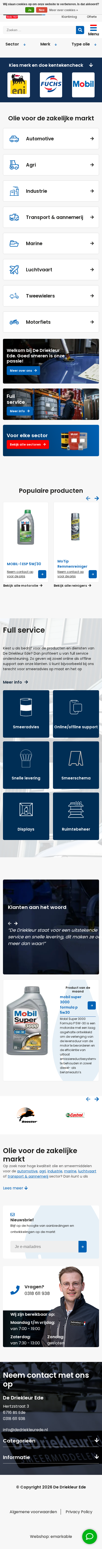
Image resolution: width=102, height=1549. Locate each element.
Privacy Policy (79, 1512)
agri (42, 1171)
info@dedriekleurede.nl (25, 1430)
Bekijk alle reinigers (71, 585)
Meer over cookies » (63, 10)
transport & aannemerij (28, 1176)
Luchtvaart (39, 269)
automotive (27, 1171)
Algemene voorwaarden (33, 1512)
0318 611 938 (14, 1418)
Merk (45, 44)
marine (70, 1171)
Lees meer (13, 1188)
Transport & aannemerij (54, 217)
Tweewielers (40, 296)
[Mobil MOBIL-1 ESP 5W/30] (25, 527)
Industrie (36, 191)
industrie (55, 1171)
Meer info (12, 682)
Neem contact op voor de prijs (20, 574)
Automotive (40, 138)
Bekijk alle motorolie (21, 585)
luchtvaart (87, 1171)
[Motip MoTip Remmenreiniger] (76, 527)
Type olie (81, 44)
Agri (31, 165)
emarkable (61, 1536)
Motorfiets (38, 322)
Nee (42, 10)
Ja (29, 10)
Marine (34, 243)
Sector (12, 44)
